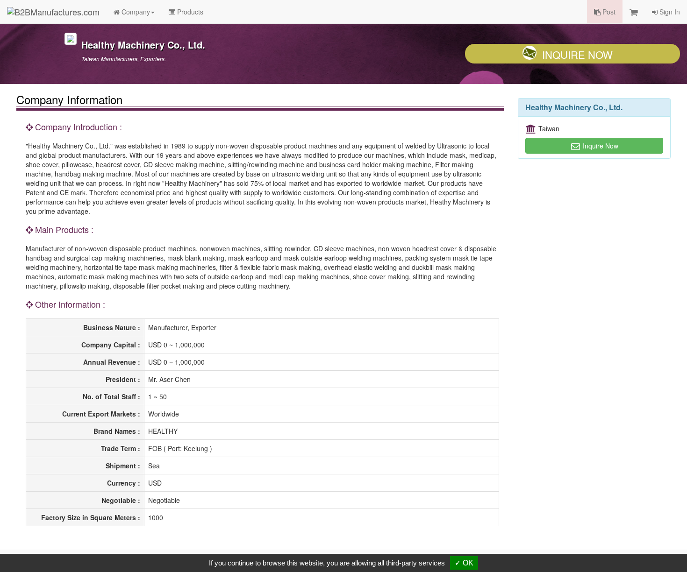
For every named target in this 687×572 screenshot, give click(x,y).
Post (608, 11)
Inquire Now (577, 54)
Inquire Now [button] (599, 145)
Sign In (669, 11)
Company (135, 11)
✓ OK (464, 563)
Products (189, 11)
